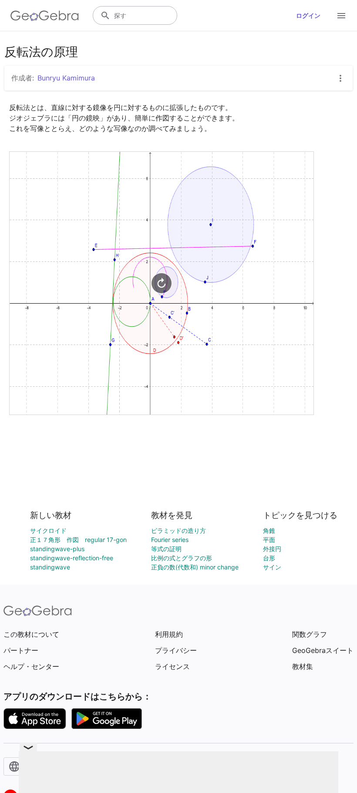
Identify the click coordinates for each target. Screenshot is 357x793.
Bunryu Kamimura (66, 78)
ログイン (308, 15)
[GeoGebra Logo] (44, 15)
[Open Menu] (341, 15)
